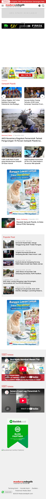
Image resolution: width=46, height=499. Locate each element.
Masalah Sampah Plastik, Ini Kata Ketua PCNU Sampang (29, 223)
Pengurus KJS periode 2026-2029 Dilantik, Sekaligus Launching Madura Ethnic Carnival (29, 290)
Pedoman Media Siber (23, 491)
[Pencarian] (43, 5)
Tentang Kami (13, 488)
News (10, 135)
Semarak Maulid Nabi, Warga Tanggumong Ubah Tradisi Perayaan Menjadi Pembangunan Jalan (29, 244)
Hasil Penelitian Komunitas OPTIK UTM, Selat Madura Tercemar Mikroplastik (33, 161)
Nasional (5, 135)
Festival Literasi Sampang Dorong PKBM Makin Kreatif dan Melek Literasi (29, 263)
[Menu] (3, 5)
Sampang (24, 219)
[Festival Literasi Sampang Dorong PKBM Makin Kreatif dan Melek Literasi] (8, 264)
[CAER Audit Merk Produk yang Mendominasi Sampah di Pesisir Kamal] (12, 151)
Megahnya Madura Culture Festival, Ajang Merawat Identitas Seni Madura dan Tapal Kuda (33, 102)
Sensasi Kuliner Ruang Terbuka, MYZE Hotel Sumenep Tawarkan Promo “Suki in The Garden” (11, 102)
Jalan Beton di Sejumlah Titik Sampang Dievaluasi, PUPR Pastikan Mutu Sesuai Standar (28, 273)
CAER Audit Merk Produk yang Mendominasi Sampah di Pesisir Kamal (12, 161)
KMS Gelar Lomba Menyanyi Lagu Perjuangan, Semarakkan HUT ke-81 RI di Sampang (19, 282)
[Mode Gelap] (39, 5)
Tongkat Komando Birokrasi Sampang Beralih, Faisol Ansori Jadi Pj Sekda (29, 253)
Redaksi (35, 488)
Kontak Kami (25, 488)
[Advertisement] (23, 47)
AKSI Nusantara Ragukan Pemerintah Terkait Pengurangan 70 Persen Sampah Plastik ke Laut (22, 141)
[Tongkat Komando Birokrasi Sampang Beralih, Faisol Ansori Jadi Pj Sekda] (8, 254)
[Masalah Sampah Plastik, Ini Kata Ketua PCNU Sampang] (8, 223)
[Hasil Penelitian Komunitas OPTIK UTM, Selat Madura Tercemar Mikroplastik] (34, 151)
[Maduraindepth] (14, 5)
